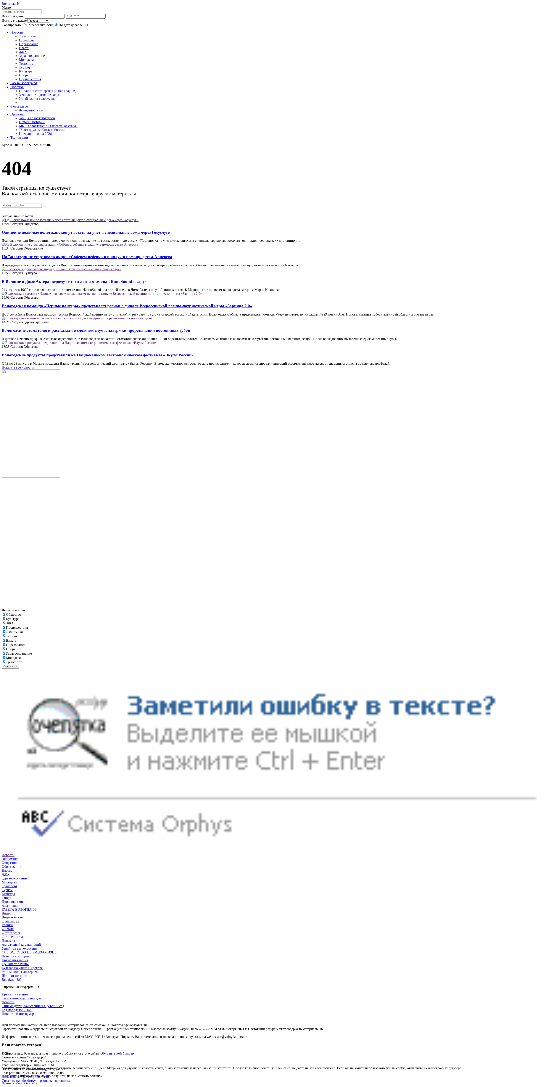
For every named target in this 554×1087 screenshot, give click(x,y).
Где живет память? (15, 964)
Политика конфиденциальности (25, 1077)
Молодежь (26, 59)
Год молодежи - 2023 (17, 1010)
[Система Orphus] (277, 851)
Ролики (7, 925)
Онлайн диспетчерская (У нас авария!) (47, 91)
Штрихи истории (32, 122)
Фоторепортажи (31, 110)
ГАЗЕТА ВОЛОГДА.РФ (19, 909)
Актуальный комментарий (21, 944)
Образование (28, 44)
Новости (17, 32)
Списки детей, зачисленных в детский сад (33, 1006)
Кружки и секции (15, 994)
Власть (24, 48)
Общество (26, 40)
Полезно (17, 87)
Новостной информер (18, 1014)
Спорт (23, 75)
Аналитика (10, 905)
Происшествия (30, 79)
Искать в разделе (14, 20)
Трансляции (19, 137)
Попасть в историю (16, 956)
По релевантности (40, 25)
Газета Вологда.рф (23, 83)
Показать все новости (18, 367)
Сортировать (11, 25)
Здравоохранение (32, 56)
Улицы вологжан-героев (37, 118)
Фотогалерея (20, 106)
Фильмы (8, 929)
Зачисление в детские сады (39, 95)
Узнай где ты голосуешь (37, 98)
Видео (6, 913)
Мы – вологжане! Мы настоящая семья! (48, 126)
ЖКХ (23, 52)
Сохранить (10, 666)
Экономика (27, 36)
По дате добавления (73, 25)
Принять (8, 1083)
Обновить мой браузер (117, 1053)
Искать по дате (13, 16)
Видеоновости (12, 917)
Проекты (17, 114)
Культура (25, 71)
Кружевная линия (15, 960)
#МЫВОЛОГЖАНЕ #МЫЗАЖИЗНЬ (29, 952)
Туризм (24, 67)
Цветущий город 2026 (35, 133)
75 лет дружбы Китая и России (42, 130)
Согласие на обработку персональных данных (36, 1080)
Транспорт (27, 63)
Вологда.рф (10, 3)
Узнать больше (26, 1083)
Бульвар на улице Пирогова (22, 968)
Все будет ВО (12, 979)
